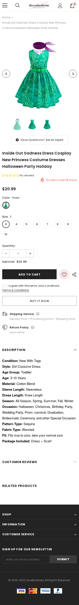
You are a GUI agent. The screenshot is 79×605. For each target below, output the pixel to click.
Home (6, 17)
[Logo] (39, 5)
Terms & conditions (15, 290)
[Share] (73, 274)
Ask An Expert (54, 140)
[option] (39, 73)
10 (6, 234)
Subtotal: (8, 262)
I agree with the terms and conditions (33, 286)
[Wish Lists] (64, 274)
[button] (11, 175)
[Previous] (6, 74)
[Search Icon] (22, 5)
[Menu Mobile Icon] (4, 5)
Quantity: (9, 246)
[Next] (73, 74)
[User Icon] (60, 5)
